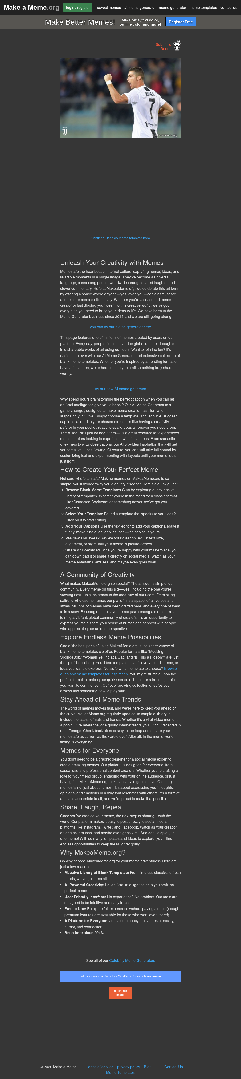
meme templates (203, 7)
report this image (120, 992)
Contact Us (173, 1066)
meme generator (172, 7)
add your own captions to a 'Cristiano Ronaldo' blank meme (120, 976)
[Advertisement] (35, 128)
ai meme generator (140, 7)
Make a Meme (31, 7)
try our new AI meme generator (120, 388)
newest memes (108, 7)
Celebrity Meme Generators (132, 960)
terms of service (100, 1066)
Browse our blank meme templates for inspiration (118, 671)
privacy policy (128, 1066)
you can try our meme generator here (120, 326)
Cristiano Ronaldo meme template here (120, 237)
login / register (78, 7)
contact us (228, 7)
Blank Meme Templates (129, 1069)
